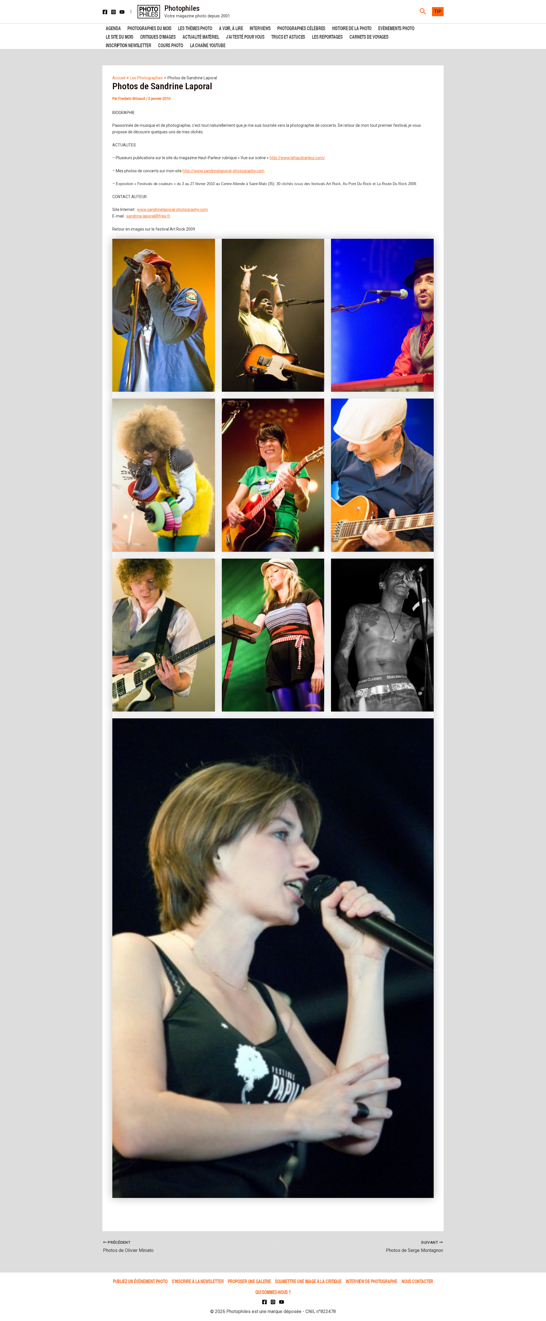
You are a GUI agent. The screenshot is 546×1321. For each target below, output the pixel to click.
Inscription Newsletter (128, 45)
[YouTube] (122, 11)
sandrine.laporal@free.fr (148, 216)
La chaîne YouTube (208, 45)
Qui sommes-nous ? (273, 1292)
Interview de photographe (371, 1281)
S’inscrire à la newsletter (198, 1281)
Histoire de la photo (351, 28)
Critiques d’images (158, 36)
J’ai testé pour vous (245, 36)
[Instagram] (113, 11)
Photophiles (182, 8)
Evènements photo (396, 28)
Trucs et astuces (288, 36)
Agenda (113, 28)
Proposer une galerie (249, 1281)
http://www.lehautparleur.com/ (297, 157)
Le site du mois (119, 36)
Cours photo (170, 45)
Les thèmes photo (195, 28)
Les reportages (327, 36)
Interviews (260, 28)
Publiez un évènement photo (140, 1281)
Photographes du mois (149, 28)
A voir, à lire (231, 28)
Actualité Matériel (201, 36)
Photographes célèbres (301, 28)
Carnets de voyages (368, 36)
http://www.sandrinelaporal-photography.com (223, 171)
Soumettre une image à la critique (308, 1281)
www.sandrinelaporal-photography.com (172, 209)
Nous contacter (417, 1281)
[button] (423, 11)
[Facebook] (104, 11)
